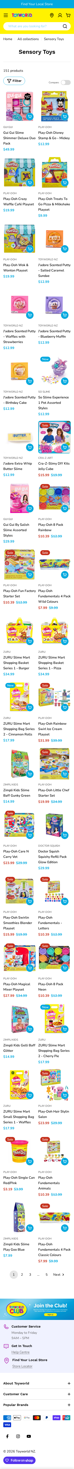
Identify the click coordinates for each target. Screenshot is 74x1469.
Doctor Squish (49, 846)
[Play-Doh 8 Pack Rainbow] (54, 498)
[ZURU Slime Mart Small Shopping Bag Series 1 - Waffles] (19, 1085)
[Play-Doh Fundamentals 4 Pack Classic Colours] (54, 1217)
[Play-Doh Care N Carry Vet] (19, 825)
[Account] (60, 15)
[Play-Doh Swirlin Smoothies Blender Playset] (19, 891)
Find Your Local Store (37, 4)
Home (7, 39)
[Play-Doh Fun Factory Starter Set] (19, 564)
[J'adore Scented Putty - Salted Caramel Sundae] (54, 238)
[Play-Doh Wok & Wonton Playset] (19, 238)
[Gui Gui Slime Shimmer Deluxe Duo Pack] (19, 106)
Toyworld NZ (48, 259)
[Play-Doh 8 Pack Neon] (54, 957)
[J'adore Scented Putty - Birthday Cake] (19, 371)
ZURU (6, 652)
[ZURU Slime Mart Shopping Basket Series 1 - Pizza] (54, 631)
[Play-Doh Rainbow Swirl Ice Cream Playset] (54, 697)
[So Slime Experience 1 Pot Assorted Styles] (54, 371)
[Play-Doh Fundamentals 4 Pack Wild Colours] (54, 564)
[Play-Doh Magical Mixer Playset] (19, 957)
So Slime (44, 392)
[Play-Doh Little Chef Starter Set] (54, 763)
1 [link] (14, 1274)
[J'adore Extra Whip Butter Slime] (19, 437)
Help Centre (21, 1352)
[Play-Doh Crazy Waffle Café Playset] (19, 172)
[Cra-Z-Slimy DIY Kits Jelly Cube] (54, 437)
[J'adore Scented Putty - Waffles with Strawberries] (19, 304)
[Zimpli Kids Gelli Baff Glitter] (19, 1019)
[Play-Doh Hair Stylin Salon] (54, 1085)
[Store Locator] (51, 15)
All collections (28, 39)
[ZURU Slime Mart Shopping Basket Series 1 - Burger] (19, 631)
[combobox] (37, 26)
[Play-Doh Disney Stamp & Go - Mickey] (54, 106)
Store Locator (22, 1366)
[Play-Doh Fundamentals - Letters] (54, 891)
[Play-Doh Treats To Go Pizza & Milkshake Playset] (54, 172)
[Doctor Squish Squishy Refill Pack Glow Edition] (54, 825)
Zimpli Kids (10, 784)
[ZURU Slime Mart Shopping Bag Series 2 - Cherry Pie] (54, 1019)
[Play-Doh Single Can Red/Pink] (19, 1151)
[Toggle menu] (5, 15)
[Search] (64, 26)
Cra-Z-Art (45, 458)
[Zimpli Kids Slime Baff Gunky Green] (19, 763)
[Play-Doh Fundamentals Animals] (54, 1151)
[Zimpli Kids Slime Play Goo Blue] (19, 1217)
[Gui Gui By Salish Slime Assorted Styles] (19, 498)
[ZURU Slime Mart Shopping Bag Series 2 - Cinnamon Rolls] (19, 697)
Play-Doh (45, 127)
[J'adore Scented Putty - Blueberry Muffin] (54, 304)
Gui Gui (8, 127)
